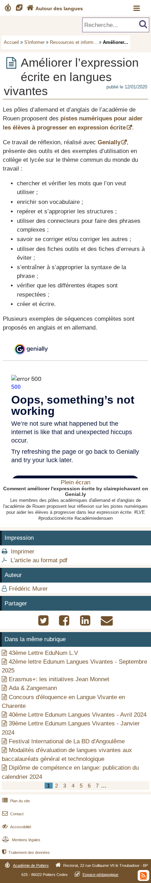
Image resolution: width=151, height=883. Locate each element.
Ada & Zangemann (33, 688)
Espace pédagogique (100, 874)
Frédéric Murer (28, 588)
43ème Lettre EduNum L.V (43, 653)
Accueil (11, 42)
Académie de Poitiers (31, 865)
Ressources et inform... (74, 42)
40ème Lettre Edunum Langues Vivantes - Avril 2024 (77, 714)
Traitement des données (26, 852)
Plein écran (75, 482)
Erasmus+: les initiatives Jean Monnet (59, 679)
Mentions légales (21, 840)
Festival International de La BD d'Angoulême (67, 741)
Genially (109, 142)
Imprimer (22, 551)
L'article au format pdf (39, 560)
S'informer (34, 42)
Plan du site (16, 801)
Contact (13, 814)
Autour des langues (55, 8)
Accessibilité (16, 827)
